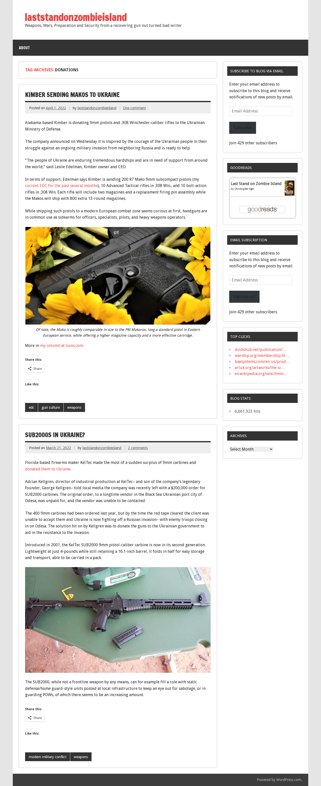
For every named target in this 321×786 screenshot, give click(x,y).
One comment (134, 108)
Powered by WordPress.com (279, 780)
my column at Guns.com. (62, 345)
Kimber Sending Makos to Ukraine (72, 94)
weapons (74, 407)
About (24, 47)
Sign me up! (244, 296)
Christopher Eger (244, 189)
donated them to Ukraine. (48, 469)
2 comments (138, 448)
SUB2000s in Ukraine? (55, 435)
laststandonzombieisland (96, 108)
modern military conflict (47, 757)
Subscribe (242, 127)
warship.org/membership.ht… (262, 355)
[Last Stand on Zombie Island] (289, 194)
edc (31, 407)
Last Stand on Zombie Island (256, 183)
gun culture (51, 407)
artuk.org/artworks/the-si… (260, 367)
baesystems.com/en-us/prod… (262, 361)
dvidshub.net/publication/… (261, 349)
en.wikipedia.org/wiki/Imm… (261, 373)
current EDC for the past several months (61, 185)
